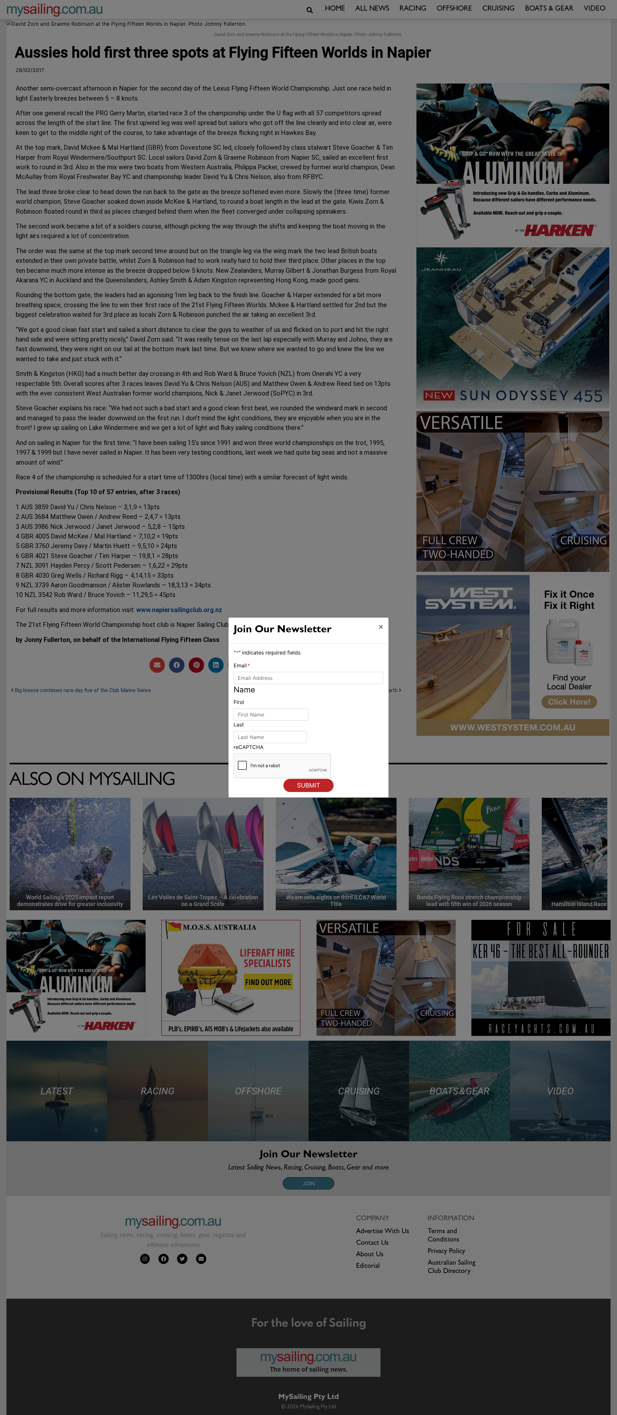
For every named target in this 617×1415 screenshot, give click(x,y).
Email (242, 665)
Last (239, 724)
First (239, 702)
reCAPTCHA (249, 747)
